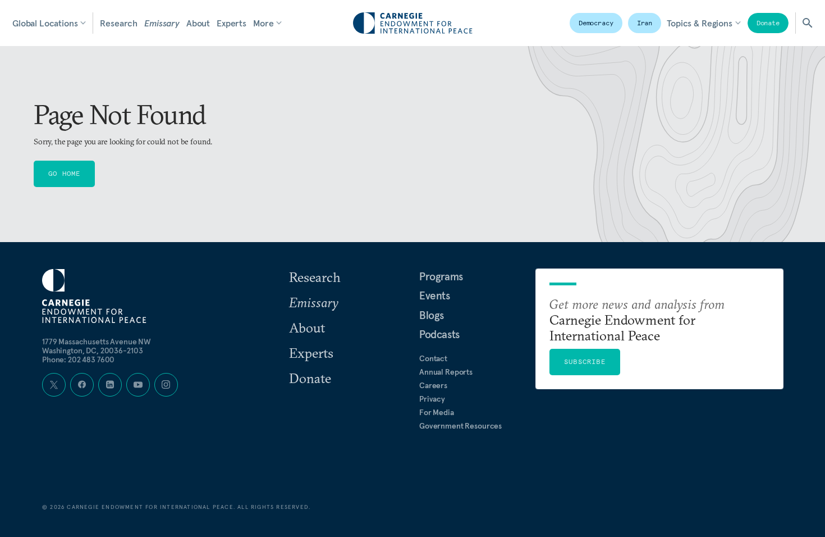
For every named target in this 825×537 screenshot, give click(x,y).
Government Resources (460, 426)
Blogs (431, 315)
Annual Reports (446, 372)
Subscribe (585, 361)
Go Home (64, 173)
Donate (768, 23)
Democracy (596, 23)
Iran (645, 23)
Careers (433, 385)
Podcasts (439, 334)
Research (119, 23)
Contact (433, 358)
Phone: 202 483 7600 (78, 359)
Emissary (162, 23)
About (198, 23)
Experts (231, 23)
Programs (441, 276)
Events (434, 295)
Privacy (432, 399)
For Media (436, 412)
